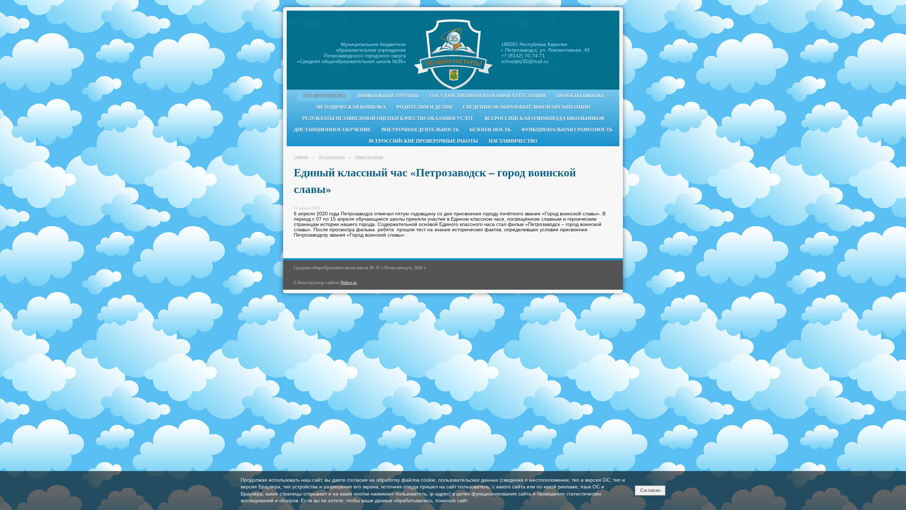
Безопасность (490, 129)
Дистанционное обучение (332, 129)
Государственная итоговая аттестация (487, 95)
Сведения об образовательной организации (526, 106)
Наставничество (513, 140)
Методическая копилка (351, 106)
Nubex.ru (348, 282)
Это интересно (324, 95)
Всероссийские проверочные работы (423, 140)
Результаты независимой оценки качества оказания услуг (388, 118)
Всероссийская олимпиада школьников (544, 118)
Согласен (650, 490)
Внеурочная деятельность (420, 129)
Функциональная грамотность (567, 129)
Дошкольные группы (387, 95)
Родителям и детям (424, 106)
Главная (301, 157)
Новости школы (369, 157)
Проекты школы (580, 95)
